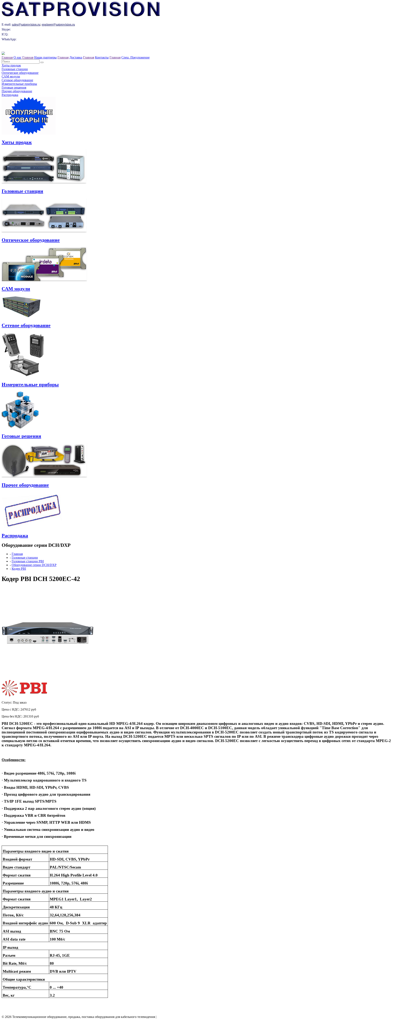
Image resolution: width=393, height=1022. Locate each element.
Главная (7, 57)
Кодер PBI (19, 568)
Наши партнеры (45, 57)
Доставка (75, 57)
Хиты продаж (11, 65)
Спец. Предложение (135, 57)
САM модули (11, 76)
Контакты (102, 57)
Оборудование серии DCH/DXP (34, 565)
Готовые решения (14, 87)
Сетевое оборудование (17, 80)
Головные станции (15, 69)
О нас (17, 57)
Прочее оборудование (17, 91)
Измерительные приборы (19, 84)
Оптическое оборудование (20, 72)
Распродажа (10, 95)
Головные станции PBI (28, 561)
